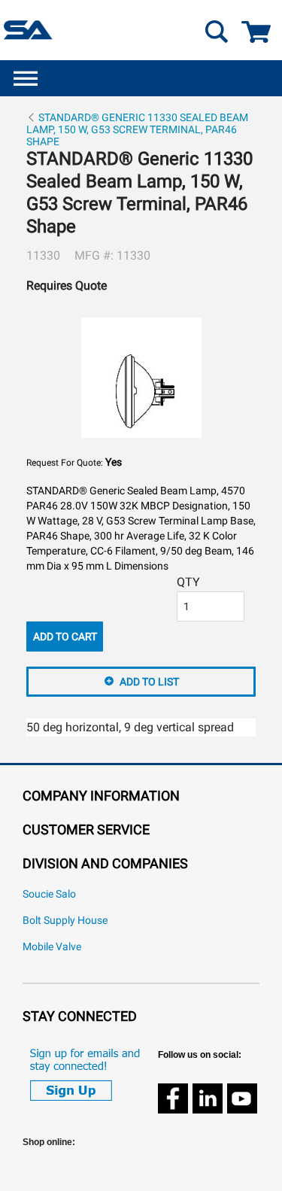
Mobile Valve (52, 946)
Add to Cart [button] (65, 636)
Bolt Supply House (65, 920)
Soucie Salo (49, 894)
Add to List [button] (149, 682)
